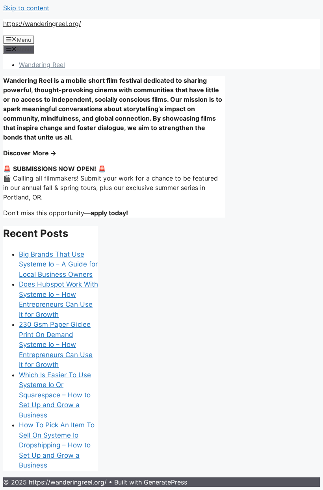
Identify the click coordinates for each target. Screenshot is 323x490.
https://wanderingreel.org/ (42, 24)
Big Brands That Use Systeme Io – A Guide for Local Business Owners (58, 264)
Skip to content (26, 8)
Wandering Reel (42, 65)
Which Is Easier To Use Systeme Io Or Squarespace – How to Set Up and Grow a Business (55, 395)
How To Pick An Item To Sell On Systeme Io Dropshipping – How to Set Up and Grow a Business (57, 445)
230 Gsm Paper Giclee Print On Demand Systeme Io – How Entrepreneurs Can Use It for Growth (56, 344)
